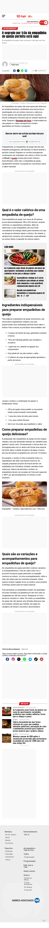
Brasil (7, 837)
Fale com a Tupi (28, 866)
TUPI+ (26, 854)
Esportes (9, 848)
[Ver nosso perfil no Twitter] (19, 660)
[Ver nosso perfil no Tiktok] (36, 660)
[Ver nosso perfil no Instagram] (13, 660)
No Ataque (28, 887)
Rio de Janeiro (10, 835)
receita (14, 158)
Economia (9, 843)
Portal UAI (28, 890)
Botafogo (9, 851)
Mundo (7, 840)
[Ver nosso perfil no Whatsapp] (24, 660)
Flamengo (9, 854)
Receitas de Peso (23, 120)
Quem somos (29, 871)
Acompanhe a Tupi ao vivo (29, 849)
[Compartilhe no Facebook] (14, 71)
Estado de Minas (28, 879)
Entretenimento (30, 832)
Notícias (8, 832)
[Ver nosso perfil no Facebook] (7, 660)
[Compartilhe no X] (18, 71)
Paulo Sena (15, 65)
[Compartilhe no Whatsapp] (22, 71)
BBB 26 (27, 835)
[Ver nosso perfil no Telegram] (30, 660)
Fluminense (9, 857)
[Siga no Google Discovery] (39, 71)
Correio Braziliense (28, 883)
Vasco (7, 860)
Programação (29, 857)
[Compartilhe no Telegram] (26, 71)
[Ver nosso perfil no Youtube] (41, 660)
